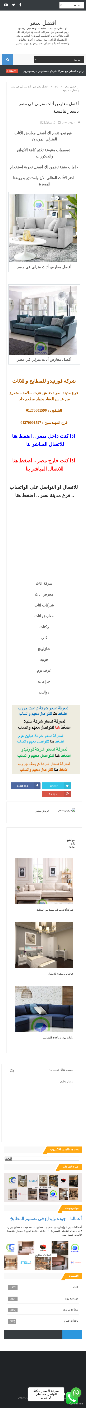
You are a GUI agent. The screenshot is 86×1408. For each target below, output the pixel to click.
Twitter (53, 785)
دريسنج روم (71, 1298)
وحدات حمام (71, 1320)
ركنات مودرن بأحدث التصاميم (58, 1037)
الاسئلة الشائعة (31, 71)
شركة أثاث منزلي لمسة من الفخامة (55, 909)
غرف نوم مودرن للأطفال (60, 973)
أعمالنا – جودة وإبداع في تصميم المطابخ (46, 1218)
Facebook (22, 785)
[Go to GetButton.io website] (76, 1403)
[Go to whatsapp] (76, 1392)
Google (53, 793)
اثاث (75, 1287)
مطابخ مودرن (70, 1309)
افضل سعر (43, 23)
